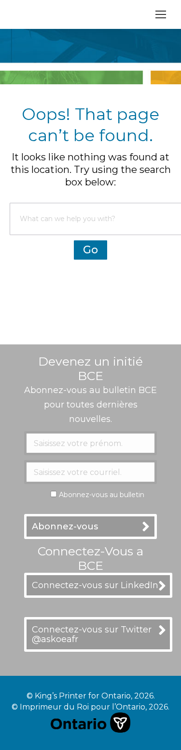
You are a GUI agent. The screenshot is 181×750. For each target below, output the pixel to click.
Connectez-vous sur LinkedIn (95, 585)
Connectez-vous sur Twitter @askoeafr (92, 634)
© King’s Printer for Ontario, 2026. (91, 695)
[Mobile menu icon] (160, 14)
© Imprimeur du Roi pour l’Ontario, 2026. (90, 706)
